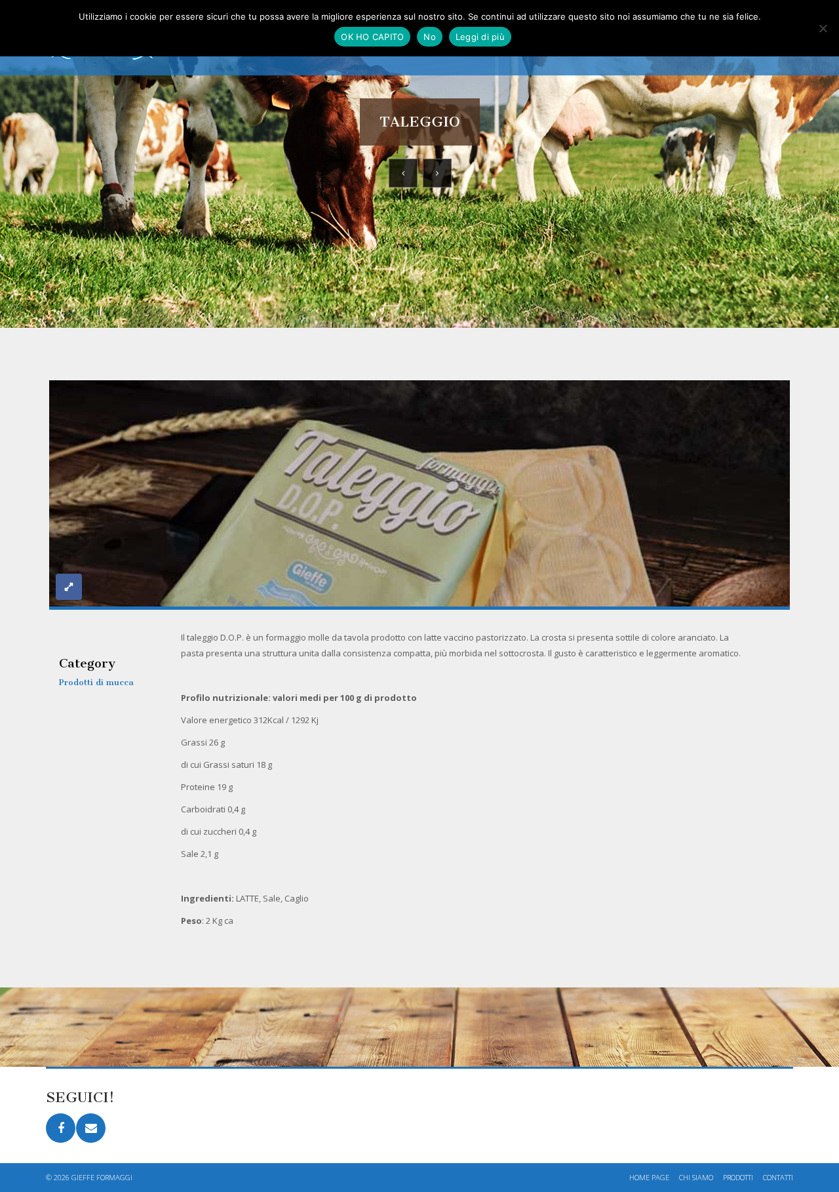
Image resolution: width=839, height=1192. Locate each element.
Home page (649, 1177)
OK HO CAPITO (372, 36)
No (429, 36)
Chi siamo (696, 1177)
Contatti (778, 1177)
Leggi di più (480, 36)
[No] (822, 28)
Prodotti (738, 1177)
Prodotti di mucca (96, 682)
